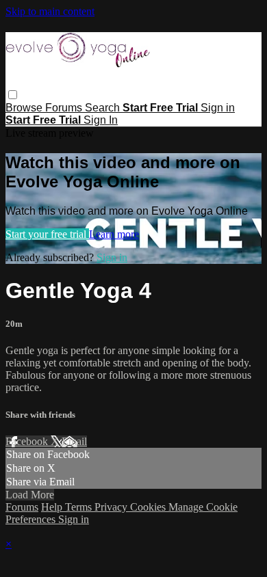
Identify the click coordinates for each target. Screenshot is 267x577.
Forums (65, 107)
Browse (25, 107)
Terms (79, 507)
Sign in (218, 107)
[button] (12, 94)
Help (53, 507)
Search (104, 107)
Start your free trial (47, 234)
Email (74, 441)
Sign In (101, 120)
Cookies (149, 507)
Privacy (112, 507)
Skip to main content (49, 11)
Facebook (28, 441)
